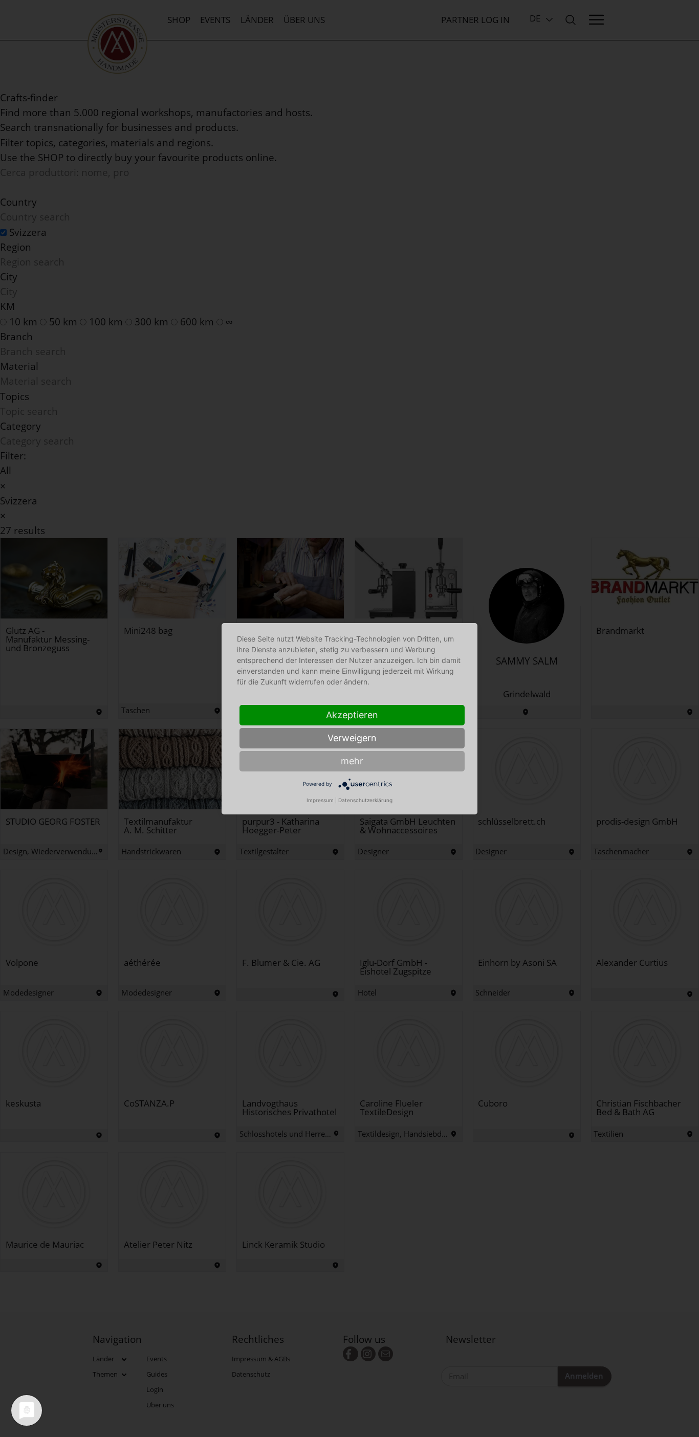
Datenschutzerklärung (365, 800)
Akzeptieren (352, 715)
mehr (352, 761)
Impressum (320, 800)
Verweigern (352, 738)
